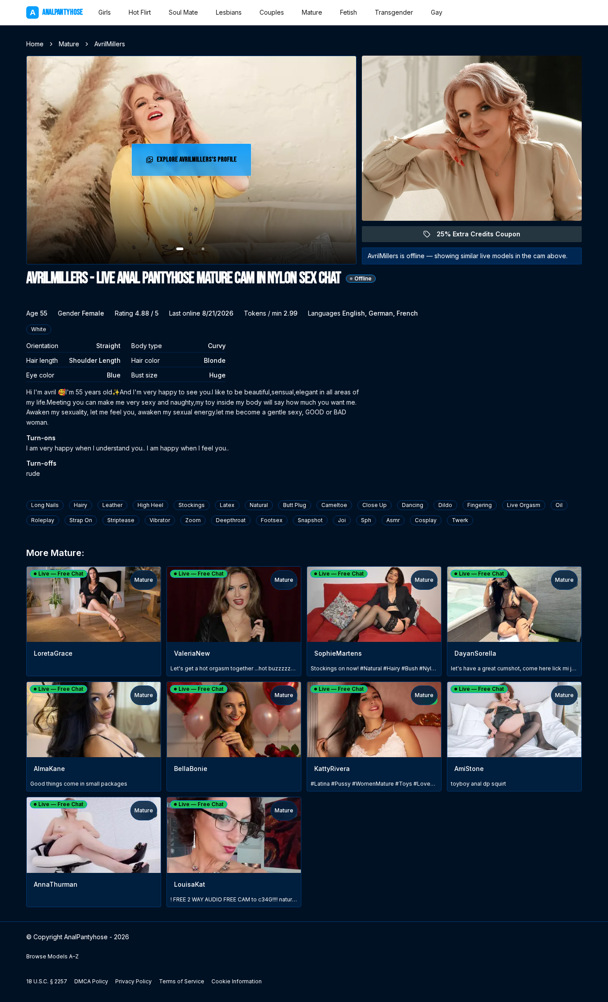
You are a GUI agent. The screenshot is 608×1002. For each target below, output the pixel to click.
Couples (271, 12)
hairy (80, 505)
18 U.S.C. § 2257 (46, 981)
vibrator (160, 520)
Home (35, 44)
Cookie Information (236, 981)
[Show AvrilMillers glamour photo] (203, 249)
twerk (460, 520)
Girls (104, 12)
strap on (80, 520)
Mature (312, 12)
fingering (479, 505)
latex (227, 505)
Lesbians (229, 12)
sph (366, 520)
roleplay (42, 520)
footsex (272, 520)
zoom (193, 520)
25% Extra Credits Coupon (484, 236)
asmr (393, 520)
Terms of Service (181, 981)
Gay (436, 12)
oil (559, 505)
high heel (150, 505)
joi (342, 520)
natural (259, 505)
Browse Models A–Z (52, 956)
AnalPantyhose (56, 12)
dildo (445, 505)
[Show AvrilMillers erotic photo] (180, 249)
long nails (45, 505)
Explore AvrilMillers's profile (198, 162)
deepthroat (231, 520)
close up (374, 505)
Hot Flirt (140, 12)
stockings (191, 505)
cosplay (426, 520)
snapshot (310, 520)
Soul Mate (183, 12)
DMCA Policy (91, 981)
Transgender (394, 12)
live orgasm (523, 505)
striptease (120, 520)
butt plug (294, 505)
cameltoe (334, 505)
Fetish (348, 12)
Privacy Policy (133, 981)
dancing (412, 505)
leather (112, 505)
